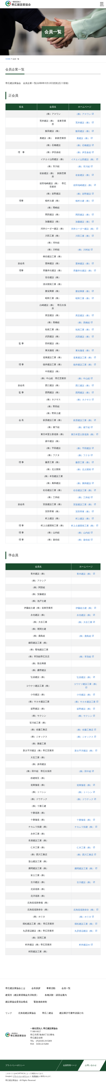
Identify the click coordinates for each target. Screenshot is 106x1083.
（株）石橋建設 (83, 145)
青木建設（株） (84, 574)
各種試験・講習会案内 (56, 995)
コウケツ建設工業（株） (86, 684)
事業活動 (51, 988)
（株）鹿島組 (84, 636)
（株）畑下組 (83, 427)
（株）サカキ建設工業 (84, 702)
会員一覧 (66, 988)
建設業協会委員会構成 (16, 1002)
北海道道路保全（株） (84, 910)
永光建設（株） (84, 615)
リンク (8, 1013)
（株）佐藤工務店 (84, 730)
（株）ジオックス (84, 737)
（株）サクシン (84, 716)
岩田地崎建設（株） (83, 185)
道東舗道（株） (84, 785)
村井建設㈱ (84, 945)
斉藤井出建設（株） (83, 270)
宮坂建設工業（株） (83, 504)
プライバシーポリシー (15, 1065)
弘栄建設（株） (84, 677)
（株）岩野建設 (83, 194)
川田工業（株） (83, 236)
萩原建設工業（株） (83, 420)
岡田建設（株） (83, 214)
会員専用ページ (70, 1065)
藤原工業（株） (83, 462)
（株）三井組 (83, 497)
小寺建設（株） (84, 695)
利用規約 (35, 1076)
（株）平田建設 (83, 448)
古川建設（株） (84, 882)
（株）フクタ (83, 455)
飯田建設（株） (83, 131)
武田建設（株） (83, 336)
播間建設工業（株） (84, 868)
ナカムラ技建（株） (84, 827)
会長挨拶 (35, 988)
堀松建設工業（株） (84, 924)
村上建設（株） (83, 518)
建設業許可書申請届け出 (71, 1013)
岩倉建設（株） (83, 175)
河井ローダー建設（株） (83, 229)
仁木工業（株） (84, 847)
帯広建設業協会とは (15, 988)
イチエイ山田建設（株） (83, 159)
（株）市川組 (83, 166)
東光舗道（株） (83, 350)
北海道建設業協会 (27, 1013)
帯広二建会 (47, 1013)
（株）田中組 (84, 771)
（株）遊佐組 (83, 540)
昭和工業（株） (83, 298)
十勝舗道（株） (84, 820)
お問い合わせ (90, 1065)
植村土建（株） (83, 201)
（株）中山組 (83, 378)
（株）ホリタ (84, 917)
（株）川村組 (83, 250)
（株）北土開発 (83, 469)
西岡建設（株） (83, 392)
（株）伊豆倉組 (83, 152)
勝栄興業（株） (83, 291)
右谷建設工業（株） (83, 490)
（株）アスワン (83, 114)
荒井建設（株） (83, 122)
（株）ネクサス (83, 399)
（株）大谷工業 (84, 622)
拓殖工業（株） (83, 329)
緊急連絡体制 (40, 1002)
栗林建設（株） (83, 263)
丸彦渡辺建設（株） (84, 931)
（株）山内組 (83, 533)
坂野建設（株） (84, 709)
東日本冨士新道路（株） (83, 434)
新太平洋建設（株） (84, 750)
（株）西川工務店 (84, 854)
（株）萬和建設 (83, 483)
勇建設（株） (83, 138)
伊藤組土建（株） (84, 608)
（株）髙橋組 (83, 322)
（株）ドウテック (84, 799)
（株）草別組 (84, 656)
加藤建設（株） (83, 222)
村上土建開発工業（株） (83, 525)
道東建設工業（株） (83, 357)
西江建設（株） (83, 385)
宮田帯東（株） (83, 511)
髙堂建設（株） (83, 315)
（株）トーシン (84, 792)
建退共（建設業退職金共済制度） (22, 995)
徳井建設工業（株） (83, 364)
